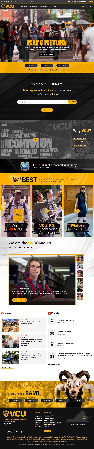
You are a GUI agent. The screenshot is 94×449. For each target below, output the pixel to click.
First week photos (46, 55)
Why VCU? (53, 6)
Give (90, 1)
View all (46, 110)
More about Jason (19, 300)
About (36, 424)
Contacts (5, 426)
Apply (31, 65)
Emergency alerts (49, 424)
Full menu (23, 6)
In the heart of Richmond (80, 142)
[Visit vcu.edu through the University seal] (16, 414)
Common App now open (38, 70)
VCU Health (47, 416)
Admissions (43, 6)
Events (55, 313)
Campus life (38, 420)
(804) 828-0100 (7, 424)
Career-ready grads (79, 149)
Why (82, 130)
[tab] (80, 258)
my (82, 6)
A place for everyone (79, 138)
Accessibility (57, 444)
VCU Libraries (48, 418)
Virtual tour (47, 400)
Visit (47, 65)
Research (37, 422)
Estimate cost (31, 400)
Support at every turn (79, 145)
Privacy (50, 444)
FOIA (62, 444)
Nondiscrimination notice (41, 444)
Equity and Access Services (52, 422)
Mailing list (63, 400)
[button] (35, 139)
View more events (54, 365)
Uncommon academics (80, 135)
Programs (33, 6)
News (8, 313)
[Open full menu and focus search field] (90, 6)
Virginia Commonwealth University (18, 1)
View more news (6, 367)
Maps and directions (79, 424)
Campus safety (48, 420)
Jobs (45, 427)
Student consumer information (26, 444)
